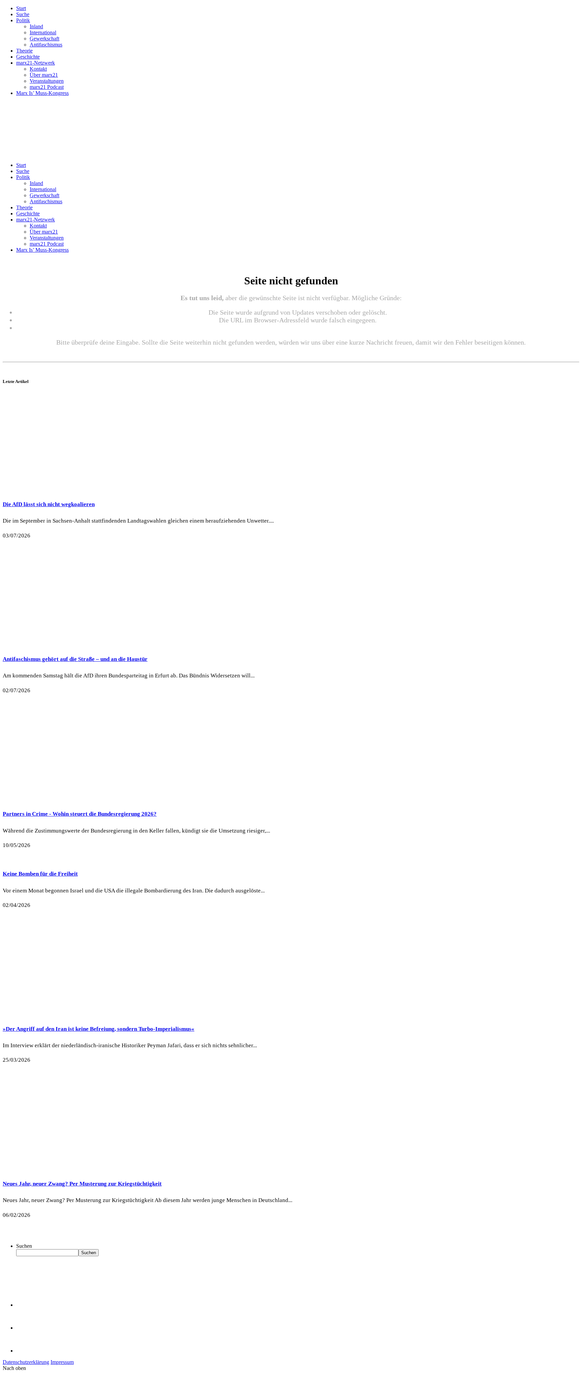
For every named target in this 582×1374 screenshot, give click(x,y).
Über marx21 (44, 75)
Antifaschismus (46, 44)
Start (21, 8)
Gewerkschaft (44, 38)
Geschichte (28, 57)
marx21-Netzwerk (35, 63)
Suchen (24, 1246)
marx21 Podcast (47, 87)
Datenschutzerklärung (26, 1362)
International (43, 32)
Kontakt (38, 69)
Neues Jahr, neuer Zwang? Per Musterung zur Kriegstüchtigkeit (82, 1184)
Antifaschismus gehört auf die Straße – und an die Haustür (75, 659)
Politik (23, 20)
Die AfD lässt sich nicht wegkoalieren (49, 504)
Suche (22, 14)
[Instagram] (27, 1350)
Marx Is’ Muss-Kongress (42, 93)
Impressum (62, 1362)
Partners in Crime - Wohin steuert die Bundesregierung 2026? (80, 814)
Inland (36, 26)
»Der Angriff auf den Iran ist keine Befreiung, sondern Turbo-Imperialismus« (98, 1029)
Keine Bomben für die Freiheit (40, 874)
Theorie (24, 51)
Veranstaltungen (47, 81)
